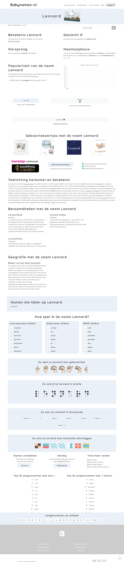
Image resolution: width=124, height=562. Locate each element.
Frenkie (91, 491)
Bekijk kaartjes (62, 465)
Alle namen (93, 460)
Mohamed (91, 487)
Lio (36, 498)
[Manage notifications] (119, 558)
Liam (36, 480)
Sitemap (80, 550)
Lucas (36, 487)
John (53, 202)
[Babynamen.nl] (62, 533)
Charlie (91, 498)
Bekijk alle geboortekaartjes (60, 165)
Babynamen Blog (80, 544)
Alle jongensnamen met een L (99, 467)
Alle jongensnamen (95, 464)
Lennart (96, 191)
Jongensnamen (69, 5)
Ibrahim (91, 494)
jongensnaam (28, 184)
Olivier (91, 480)
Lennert (88, 191)
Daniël (91, 483)
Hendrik (91, 509)
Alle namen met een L (96, 462)
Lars (36, 502)
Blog (102, 5)
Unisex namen (94, 5)
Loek (36, 505)
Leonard (99, 184)
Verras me (24, 465)
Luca (36, 483)
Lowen (36, 509)
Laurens (91, 502)
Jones (104, 198)
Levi (36, 491)
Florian (91, 505)
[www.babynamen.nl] (23, 5)
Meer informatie (14, 41)
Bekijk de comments (60, 124)
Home (10, 25)
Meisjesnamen (82, 5)
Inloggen (110, 5)
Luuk (36, 494)
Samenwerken (80, 547)
